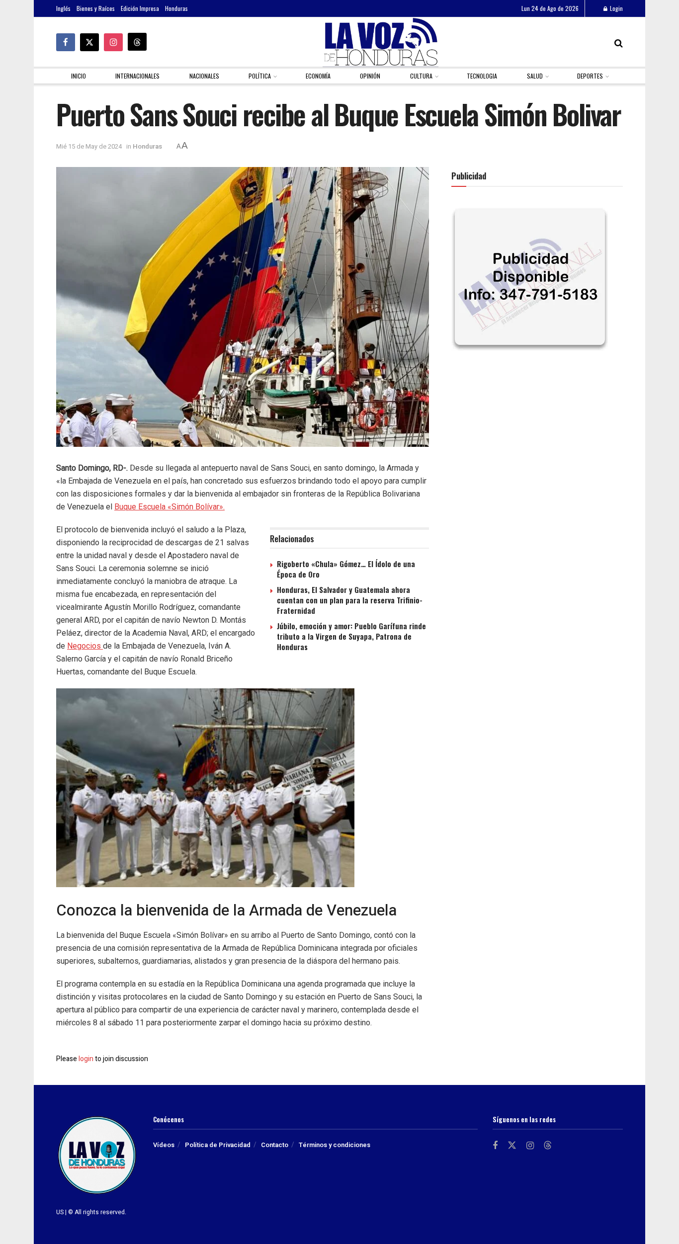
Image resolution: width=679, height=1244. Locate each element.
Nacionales (204, 76)
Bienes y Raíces (96, 8)
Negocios (85, 646)
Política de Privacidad (218, 1145)
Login (615, 8)
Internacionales (137, 76)
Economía (318, 76)
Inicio (78, 76)
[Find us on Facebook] (65, 42)
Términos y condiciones (334, 1145)
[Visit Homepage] (380, 42)
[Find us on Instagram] (113, 42)
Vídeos (163, 1145)
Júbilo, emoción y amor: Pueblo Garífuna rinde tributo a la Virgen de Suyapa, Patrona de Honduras (351, 636)
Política (260, 76)
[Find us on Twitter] (89, 42)
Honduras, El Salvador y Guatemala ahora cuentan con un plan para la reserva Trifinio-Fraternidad (350, 600)
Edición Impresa (140, 8)
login (86, 1059)
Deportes (590, 76)
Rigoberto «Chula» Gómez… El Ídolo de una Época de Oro (346, 569)
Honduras (176, 8)
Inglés (63, 8)
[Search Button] (618, 42)
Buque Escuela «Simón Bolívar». (169, 506)
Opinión (370, 76)
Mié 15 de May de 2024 (89, 146)
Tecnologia (482, 76)
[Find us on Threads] (137, 42)
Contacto (274, 1145)
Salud (535, 76)
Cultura (421, 76)
